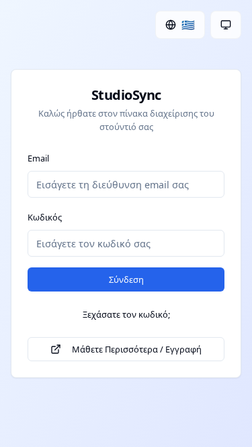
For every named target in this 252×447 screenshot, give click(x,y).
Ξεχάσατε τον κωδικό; (126, 314)
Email (38, 158)
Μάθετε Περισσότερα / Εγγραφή (137, 349)
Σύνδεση (126, 279)
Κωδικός (45, 217)
